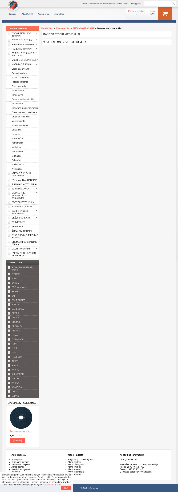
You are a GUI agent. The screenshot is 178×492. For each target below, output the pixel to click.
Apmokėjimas (17, 467)
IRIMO (15, 365)
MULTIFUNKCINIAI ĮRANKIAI (25, 60)
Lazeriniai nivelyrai (21, 69)
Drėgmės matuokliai (21, 117)
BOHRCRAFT (18, 300)
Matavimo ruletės (20, 125)
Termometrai (17, 95)
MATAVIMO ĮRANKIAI (21, 64)
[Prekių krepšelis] (165, 14)
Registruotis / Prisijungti (118, 3)
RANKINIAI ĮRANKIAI (21, 49)
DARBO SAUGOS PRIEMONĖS (20, 212)
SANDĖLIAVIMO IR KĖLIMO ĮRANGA (25, 236)
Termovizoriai (18, 90)
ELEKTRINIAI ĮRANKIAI (23, 44)
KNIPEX (15, 383)
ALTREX (16, 274)
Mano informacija (76, 472)
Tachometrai (17, 103)
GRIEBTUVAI (18, 226)
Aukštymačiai (18, 164)
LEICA (15, 391)
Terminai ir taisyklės (20, 464)
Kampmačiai (17, 143)
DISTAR (15, 317)
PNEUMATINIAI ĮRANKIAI (24, 180)
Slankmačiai (17, 138)
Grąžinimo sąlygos (20, 462)
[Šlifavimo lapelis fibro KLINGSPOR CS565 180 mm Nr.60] (23, 418)
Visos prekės (62, 28)
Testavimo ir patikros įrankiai (25, 108)
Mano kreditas (74, 467)
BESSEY (16, 291)
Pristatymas (16, 459)
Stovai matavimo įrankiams (24, 112)
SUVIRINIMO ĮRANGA (22, 206)
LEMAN (15, 396)
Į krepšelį (17, 440)
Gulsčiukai (17, 130)
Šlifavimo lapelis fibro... (21, 431)
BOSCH (15, 304)
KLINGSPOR (18, 374)
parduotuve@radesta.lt (140, 472)
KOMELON (17, 387)
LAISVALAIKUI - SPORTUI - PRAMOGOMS (25, 254)
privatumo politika (53, 484)
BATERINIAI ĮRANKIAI (22, 40)
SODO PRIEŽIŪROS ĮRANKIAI (21, 34)
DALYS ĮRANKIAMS (21, 249)
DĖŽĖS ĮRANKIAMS (21, 218)
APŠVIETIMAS (18, 222)
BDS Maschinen (19, 287)
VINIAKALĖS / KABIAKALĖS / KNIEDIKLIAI (19, 195)
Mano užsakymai (76, 464)
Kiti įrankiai (17, 169)
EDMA (15, 335)
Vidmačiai (16, 156)
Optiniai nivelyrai (19, 73)
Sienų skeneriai (19, 86)
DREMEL (16, 322)
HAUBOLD (17, 357)
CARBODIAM (18, 309)
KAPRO (15, 370)
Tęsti (66, 488)
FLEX (14, 348)
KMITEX (15, 378)
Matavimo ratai (19, 121)
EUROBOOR (18, 339)
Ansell (15, 278)
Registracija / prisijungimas (81, 459)
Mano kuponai (75, 474)
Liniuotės (16, 134)
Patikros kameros (20, 82)
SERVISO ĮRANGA (20, 189)
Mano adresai (74, 469)
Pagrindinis (46, 28)
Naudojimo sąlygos (20, 469)
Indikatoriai (17, 147)
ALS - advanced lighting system (23, 268)
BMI (13, 296)
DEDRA (15, 313)
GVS (14, 352)
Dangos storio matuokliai (23, 99)
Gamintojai (43, 14)
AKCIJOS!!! (27, 14)
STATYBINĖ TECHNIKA (23, 202)
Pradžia (12, 14)
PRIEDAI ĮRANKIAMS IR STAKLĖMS (23, 54)
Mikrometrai (17, 151)
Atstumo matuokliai (21, 77)
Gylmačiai (16, 160)
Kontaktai (59, 14)
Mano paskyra (74, 462)
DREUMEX (17, 326)
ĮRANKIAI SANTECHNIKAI (24, 184)
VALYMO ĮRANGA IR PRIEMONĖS (21, 174)
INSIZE (15, 361)
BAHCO (15, 283)
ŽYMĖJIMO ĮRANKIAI (22, 231)
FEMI (14, 344)
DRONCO (16, 331)
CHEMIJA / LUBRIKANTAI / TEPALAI (24, 243)
